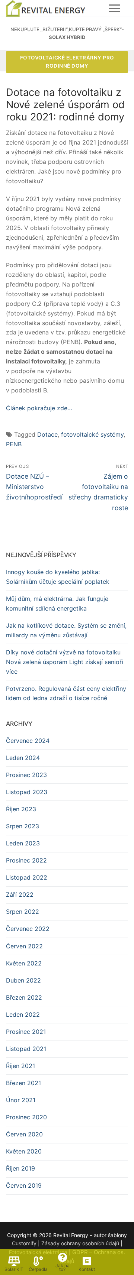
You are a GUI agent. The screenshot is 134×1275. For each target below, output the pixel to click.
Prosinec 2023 (26, 775)
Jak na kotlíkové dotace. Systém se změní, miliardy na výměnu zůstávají (66, 630)
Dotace (47, 434)
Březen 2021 (23, 1083)
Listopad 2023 (26, 792)
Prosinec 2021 (26, 1031)
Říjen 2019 (20, 1168)
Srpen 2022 (22, 911)
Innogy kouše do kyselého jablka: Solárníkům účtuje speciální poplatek (57, 576)
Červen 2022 (24, 946)
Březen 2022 (24, 997)
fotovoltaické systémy (92, 434)
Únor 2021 (20, 1100)
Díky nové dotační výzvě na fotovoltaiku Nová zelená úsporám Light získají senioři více (64, 661)
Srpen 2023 (22, 826)
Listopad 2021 (26, 1048)
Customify (24, 1243)
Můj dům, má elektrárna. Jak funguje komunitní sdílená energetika (57, 603)
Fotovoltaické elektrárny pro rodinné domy (67, 62)
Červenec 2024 (28, 740)
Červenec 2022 (28, 928)
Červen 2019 (24, 1185)
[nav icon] (114, 8)
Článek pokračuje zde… (39, 408)
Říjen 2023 (21, 809)
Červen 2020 (24, 1134)
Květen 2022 (24, 963)
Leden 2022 (23, 1014)
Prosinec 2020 (26, 1117)
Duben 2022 (23, 980)
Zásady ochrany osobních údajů (80, 1243)
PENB (14, 444)
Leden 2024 (23, 757)
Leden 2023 (23, 843)
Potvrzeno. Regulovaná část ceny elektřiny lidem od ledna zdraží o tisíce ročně (66, 693)
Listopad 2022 (26, 877)
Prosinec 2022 (26, 860)
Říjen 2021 (20, 1065)
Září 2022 (20, 894)
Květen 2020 (24, 1151)
